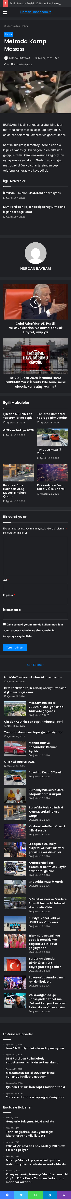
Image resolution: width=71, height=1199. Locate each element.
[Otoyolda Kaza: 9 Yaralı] (15, 887)
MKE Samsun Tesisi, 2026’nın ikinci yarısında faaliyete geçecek (46, 707)
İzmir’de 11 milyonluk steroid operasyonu (32, 193)
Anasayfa (13, 26)
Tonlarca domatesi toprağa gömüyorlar (52, 416)
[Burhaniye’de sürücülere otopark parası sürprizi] (15, 795)
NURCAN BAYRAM (19, 58)
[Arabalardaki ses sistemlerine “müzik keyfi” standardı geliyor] (15, 868)
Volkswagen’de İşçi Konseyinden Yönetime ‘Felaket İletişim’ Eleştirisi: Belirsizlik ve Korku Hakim (47, 1001)
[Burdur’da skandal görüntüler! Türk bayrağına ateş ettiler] (15, 964)
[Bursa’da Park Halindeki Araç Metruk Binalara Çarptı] (18, 472)
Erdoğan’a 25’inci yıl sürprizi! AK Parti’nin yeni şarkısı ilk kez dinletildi (46, 848)
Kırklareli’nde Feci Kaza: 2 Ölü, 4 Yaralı (51, 487)
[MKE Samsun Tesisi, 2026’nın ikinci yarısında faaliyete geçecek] (15, 708)
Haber (24, 26)
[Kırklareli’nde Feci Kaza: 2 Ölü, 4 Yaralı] (52, 472)
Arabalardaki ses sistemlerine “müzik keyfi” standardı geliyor (47, 867)
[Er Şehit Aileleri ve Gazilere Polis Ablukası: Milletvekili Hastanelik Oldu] (15, 903)
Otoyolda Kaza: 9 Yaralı (46, 882)
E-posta (9, 595)
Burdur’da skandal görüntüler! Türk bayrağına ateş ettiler (45, 963)
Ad (6, 580)
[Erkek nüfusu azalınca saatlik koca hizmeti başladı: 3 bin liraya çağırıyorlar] (15, 941)
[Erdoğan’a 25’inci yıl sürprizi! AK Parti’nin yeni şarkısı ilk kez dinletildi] (15, 849)
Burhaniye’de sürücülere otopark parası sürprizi (46, 792)
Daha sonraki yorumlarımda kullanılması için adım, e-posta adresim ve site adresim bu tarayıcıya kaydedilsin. (33, 630)
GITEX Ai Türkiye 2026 (18, 430)
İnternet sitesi (12, 609)
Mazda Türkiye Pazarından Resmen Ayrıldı (43, 747)
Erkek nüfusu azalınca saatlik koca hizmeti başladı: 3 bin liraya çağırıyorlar (44, 942)
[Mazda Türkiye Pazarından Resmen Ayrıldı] (15, 748)
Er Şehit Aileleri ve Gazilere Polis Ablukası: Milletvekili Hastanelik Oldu (48, 903)
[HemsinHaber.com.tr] (35, 12)
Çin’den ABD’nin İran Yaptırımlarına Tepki (18, 416)
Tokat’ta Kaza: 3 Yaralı (49, 451)
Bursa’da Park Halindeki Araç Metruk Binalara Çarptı (14, 490)
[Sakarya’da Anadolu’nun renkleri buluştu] (15, 982)
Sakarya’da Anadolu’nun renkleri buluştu (46, 979)
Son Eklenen (35, 665)
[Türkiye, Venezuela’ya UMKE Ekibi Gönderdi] (15, 923)
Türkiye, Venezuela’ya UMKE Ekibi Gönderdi (44, 920)
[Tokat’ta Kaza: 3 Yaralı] (52, 437)
